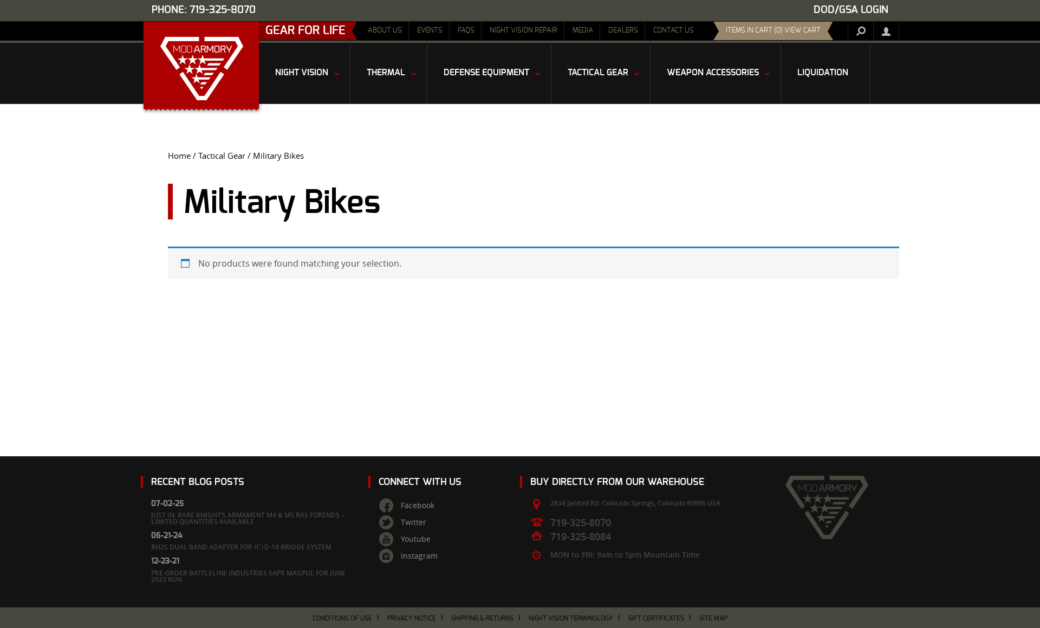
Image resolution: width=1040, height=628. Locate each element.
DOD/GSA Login (851, 10)
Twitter (413, 522)
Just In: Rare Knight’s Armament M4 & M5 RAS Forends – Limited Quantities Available (247, 518)
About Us (385, 30)
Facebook (417, 505)
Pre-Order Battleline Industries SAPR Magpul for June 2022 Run (248, 576)
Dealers (623, 30)
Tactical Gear (221, 156)
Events (430, 30)
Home (179, 156)
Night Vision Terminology (571, 618)
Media (583, 30)
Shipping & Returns (482, 618)
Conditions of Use (342, 618)
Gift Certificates (656, 618)
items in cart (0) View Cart (773, 30)
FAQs (466, 30)
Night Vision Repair (523, 30)
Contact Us (673, 30)
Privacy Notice (411, 618)
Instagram (419, 556)
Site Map (713, 618)
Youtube (416, 539)
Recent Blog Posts (197, 482)
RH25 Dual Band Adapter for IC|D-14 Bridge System (241, 547)
